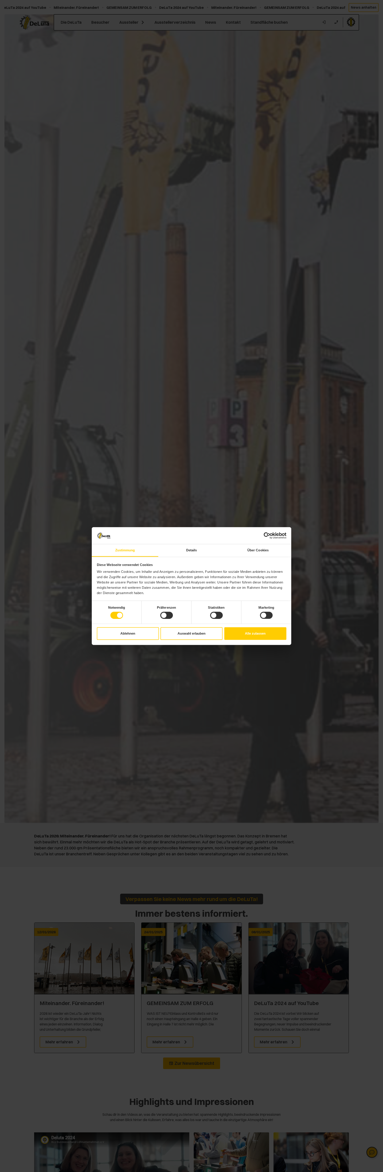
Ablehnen (127, 633)
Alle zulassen (255, 633)
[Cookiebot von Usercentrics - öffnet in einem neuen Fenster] (267, 535)
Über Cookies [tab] (258, 550)
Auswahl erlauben (191, 633)
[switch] (166, 615)
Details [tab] (191, 550)
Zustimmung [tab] (125, 550)
